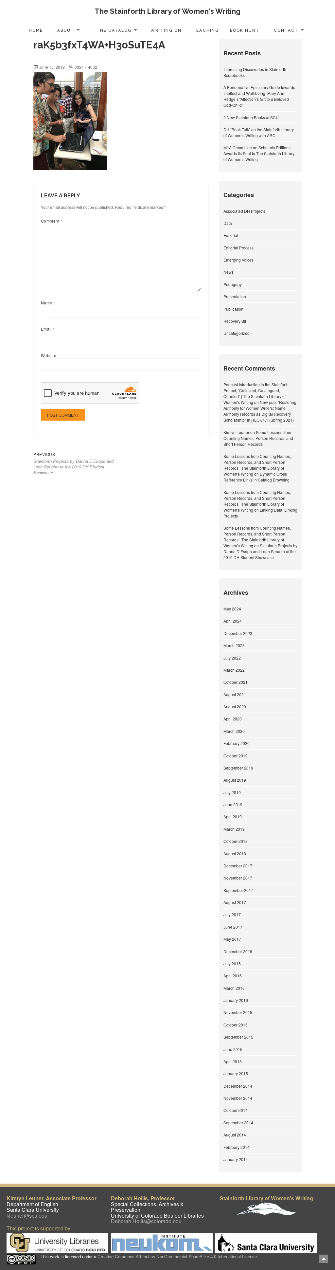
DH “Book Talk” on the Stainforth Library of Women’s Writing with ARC (258, 132)
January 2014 (235, 1159)
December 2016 (237, 951)
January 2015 (235, 1073)
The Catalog (114, 30)
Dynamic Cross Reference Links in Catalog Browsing (256, 476)
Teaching (206, 30)
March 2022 (234, 670)
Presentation (234, 296)
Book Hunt (244, 30)
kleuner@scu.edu (27, 1215)
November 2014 (237, 1098)
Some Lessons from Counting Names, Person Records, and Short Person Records (258, 438)
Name (48, 302)
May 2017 (232, 939)
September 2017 (238, 890)
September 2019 (238, 768)
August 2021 (234, 694)
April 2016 (232, 975)
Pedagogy (232, 284)
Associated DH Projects (244, 211)
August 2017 (234, 902)
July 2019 (232, 792)
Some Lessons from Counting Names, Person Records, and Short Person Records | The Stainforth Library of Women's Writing (257, 465)
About (65, 30)
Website (48, 355)
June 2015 (232, 1049)
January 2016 (235, 1000)
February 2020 (236, 743)
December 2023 (237, 633)
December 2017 (237, 865)
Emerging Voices (238, 260)
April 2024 (232, 621)
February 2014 (236, 1147)
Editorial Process (238, 247)
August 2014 (234, 1134)
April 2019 (232, 816)
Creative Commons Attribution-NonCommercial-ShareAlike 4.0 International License (177, 1256)
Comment (51, 221)
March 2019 (234, 829)
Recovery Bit (234, 321)
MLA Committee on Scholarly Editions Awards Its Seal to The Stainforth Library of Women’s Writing (258, 153)
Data (227, 223)
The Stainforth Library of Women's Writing (167, 11)
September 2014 (238, 1122)
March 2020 (234, 731)
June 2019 (232, 804)
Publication (233, 309)
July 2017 (232, 914)
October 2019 (235, 755)
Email (48, 329)
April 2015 (232, 1061)
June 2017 (232, 927)
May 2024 (232, 608)
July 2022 (232, 658)
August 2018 (234, 853)
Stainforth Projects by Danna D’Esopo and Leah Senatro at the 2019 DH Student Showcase (260, 551)
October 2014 (235, 1110)
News (228, 272)
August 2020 (234, 706)
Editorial (230, 235)
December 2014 (237, 1086)
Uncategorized (236, 333)
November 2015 (237, 1012)
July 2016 (232, 963)
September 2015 (238, 1037)
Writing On (166, 30)
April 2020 (232, 718)
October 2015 (235, 1024)
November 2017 (237, 877)
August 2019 (234, 780)
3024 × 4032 (86, 67)
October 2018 (235, 841)
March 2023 (234, 645)
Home (36, 30)
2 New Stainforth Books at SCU (251, 117)
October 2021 (235, 682)
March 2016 (234, 988)
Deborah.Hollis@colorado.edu (146, 1221)
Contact (286, 30)
